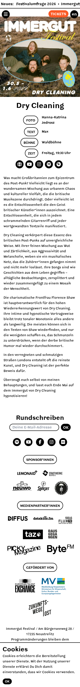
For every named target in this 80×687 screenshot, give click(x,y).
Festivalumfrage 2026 (36, 4)
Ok (65, 428)
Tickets (58, 14)
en (74, 14)
